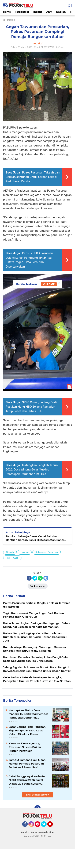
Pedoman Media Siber (42, 832)
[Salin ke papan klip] (45, 578)
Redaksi (25, 832)
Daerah (61, 11)
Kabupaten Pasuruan (46, 552)
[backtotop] (37, 808)
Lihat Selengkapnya (36, 794)
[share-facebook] (29, 578)
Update (50, 284)
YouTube (52, 828)
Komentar (39, 586)
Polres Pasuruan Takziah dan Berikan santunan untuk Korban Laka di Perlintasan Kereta (33, 177)
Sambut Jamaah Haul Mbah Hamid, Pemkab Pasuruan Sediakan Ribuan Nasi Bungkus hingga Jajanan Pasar (27, 763)
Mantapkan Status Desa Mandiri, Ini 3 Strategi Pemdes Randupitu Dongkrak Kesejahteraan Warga (28, 714)
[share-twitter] (34, 578)
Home (7, 11)
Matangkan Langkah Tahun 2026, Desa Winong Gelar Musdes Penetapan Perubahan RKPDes (32, 470)
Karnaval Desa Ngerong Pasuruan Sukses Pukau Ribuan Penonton (25, 747)
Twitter (45, 828)
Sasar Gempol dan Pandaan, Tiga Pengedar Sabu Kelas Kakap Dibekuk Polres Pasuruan (27, 730)
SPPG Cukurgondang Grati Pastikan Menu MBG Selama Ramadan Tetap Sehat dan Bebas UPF (31, 407)
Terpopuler (22, 11)
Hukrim (25, 552)
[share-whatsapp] (40, 578)
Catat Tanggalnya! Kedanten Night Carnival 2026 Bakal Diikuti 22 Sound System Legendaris (27, 780)
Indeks (37, 11)
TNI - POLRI (12, 558)
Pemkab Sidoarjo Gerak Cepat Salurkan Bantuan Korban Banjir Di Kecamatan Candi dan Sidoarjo (35, 538)
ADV (49, 11)
